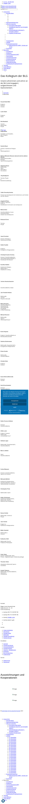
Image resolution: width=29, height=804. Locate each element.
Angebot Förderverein (15, 33)
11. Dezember (12, 752)
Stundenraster (7, 633)
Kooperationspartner (12, 44)
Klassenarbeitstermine (12, 22)
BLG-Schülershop (8, 653)
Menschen (6, 50)
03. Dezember (12, 740)
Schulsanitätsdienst (8, 647)
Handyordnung (7, 638)
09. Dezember (12, 749)
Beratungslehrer (10, 60)
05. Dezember (12, 743)
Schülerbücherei (7, 648)
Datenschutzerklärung (16, 412)
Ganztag (5, 644)
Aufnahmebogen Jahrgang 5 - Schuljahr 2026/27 (17, 30)
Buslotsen (6, 651)
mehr (14, 407)
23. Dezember (12, 771)
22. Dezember (12, 769)
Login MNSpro (7, 67)
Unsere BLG (6, 12)
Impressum (6, 662)
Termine (5, 65)
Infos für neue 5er (11, 24)
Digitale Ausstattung (8, 636)
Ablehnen (15, 404)
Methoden (6, 635)
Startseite (6, 93)
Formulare (9, 48)
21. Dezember (12, 768)
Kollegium (8, 53)
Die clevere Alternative (15, 25)
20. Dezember (12, 766)
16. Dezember (12, 760)
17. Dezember (12, 762)
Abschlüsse (6, 632)
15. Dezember (12, 759)
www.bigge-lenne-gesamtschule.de (11, 711)
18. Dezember (12, 763)
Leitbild (8, 42)
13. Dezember (12, 756)
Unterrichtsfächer (8, 630)
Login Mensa (6, 68)
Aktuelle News (10, 13)
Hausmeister (9, 56)
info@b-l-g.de (6, 3)
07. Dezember (12, 746)
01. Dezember (12, 737)
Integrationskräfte (11, 62)
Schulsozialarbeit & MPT (12, 54)
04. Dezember (12, 742)
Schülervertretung (11, 59)
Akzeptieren (14, 400)
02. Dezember (12, 739)
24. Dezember (12, 772)
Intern (5, 70)
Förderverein (6, 654)
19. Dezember (12, 765)
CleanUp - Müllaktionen (9, 650)
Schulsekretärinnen (11, 57)
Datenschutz (6, 660)
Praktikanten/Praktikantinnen (14, 63)
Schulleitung (9, 51)
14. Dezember (12, 757)
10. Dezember (12, 751)
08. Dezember (12, 748)
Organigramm (10, 41)
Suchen (2, 9)
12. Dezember (12, 754)
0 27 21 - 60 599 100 (8, 2)
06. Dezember (12, 745)
